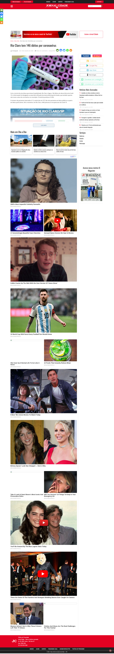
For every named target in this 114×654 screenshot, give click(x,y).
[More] (70, 50)
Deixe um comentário (42, 51)
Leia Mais (44, 125)
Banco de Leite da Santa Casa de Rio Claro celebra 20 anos (66, 150)
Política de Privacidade (78, 649)
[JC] (14, 640)
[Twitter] (64, 50)
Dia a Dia (16, 41)
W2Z (66, 651)
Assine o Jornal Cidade (91, 34)
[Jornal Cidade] (57, 6)
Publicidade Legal (69, 2)
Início (11, 41)
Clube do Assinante (16, 1)
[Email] (57, 50)
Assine (54, 2)
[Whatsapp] (67, 50)
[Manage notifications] (110, 650)
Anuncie (48, 2)
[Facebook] (60, 50)
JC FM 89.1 (99, 1)
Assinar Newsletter (65, 649)
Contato (60, 2)
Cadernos (81, 136)
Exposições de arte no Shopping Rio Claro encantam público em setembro (20, 150)
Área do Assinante (27, 1)
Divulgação (15, 51)
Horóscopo (82, 143)
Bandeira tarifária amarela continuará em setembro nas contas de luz (43, 150)
